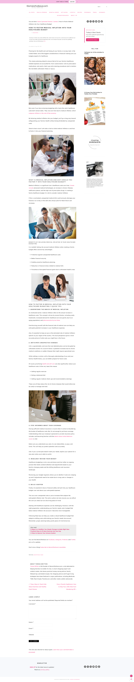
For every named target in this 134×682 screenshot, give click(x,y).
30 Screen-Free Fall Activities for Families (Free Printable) (93, 93)
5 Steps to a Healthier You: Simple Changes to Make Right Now (49, 529)
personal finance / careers (38, 554)
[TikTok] (102, 21)
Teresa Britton (34, 566)
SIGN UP (32, 667)
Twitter (73, 539)
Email (31, 628)
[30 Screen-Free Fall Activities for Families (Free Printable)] (94, 111)
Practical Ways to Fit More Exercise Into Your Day (45, 531)
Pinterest (65, 539)
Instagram (58, 539)
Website (31, 634)
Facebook (52, 539)
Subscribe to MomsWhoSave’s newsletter (53, 547)
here (45, 41)
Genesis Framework (75, 679)
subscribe (72, 1)
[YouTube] (99, 21)
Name (31, 622)
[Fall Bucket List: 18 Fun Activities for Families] (94, 71)
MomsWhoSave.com (37, 6)
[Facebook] (88, 21)
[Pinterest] (90, 21)
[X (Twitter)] (96, 21)
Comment (32, 604)
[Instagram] (93, 21)
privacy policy (45, 669)
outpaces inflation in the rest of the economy (42, 113)
